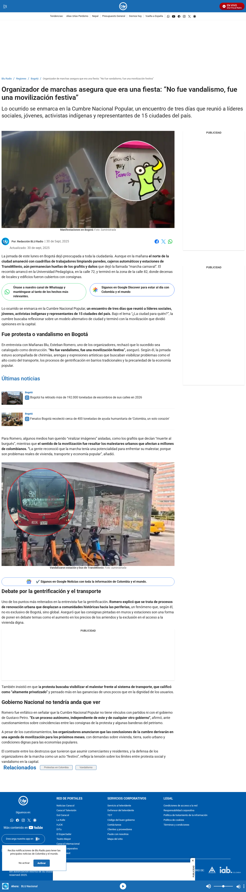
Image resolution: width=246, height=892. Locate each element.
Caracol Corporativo (67, 848)
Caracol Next (63, 853)
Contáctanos (114, 825)
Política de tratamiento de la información (185, 815)
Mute (208, 886)
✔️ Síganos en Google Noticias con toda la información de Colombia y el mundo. (91, 581)
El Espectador (64, 834)
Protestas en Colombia (56, 767)
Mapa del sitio (115, 839)
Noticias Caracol (65, 805)
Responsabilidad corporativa (179, 810)
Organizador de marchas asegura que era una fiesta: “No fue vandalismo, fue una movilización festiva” (98, 79)
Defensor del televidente (120, 810)
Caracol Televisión (66, 810)
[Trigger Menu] (5, 6)
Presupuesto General (113, 16)
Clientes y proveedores (119, 829)
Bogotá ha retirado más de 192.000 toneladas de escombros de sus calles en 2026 (86, 397)
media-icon (123, 886)
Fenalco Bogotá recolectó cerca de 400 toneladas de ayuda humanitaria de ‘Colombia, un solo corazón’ (99, 418)
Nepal (95, 16)
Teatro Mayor (64, 839)
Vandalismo (86, 767)
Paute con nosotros (118, 834)
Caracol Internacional (68, 844)
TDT (109, 815)
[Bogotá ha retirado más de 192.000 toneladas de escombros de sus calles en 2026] (12, 398)
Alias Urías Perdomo (77, 16)
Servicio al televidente (119, 805)
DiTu (59, 829)
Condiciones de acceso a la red (180, 805)
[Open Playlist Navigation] (243, 886)
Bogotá (34, 79)
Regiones (21, 79)
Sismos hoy (135, 16)
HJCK (60, 825)
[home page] (123, 6)
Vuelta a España (154, 16)
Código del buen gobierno (121, 820)
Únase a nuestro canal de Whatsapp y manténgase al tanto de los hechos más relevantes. (40, 292)
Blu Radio (7, 79)
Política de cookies (174, 820)
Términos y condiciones (176, 825)
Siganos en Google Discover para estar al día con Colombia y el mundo (135, 290)
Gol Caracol (63, 815)
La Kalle (61, 820)
